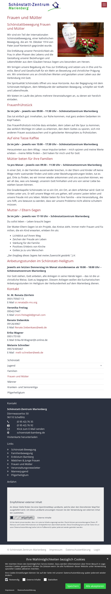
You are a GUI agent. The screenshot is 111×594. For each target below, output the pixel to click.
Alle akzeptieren (95, 586)
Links (10, 443)
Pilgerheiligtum (16, 392)
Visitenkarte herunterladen (22, 437)
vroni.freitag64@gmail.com (30, 314)
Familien (12, 371)
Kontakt (12, 403)
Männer (11, 381)
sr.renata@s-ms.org (26, 302)
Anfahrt (11, 481)
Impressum (9, 590)
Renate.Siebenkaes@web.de (31, 327)
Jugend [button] (11, 365)
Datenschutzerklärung (27, 590)
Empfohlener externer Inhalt (26, 502)
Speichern (73, 586)
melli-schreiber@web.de (29, 352)
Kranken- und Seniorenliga (22, 387)
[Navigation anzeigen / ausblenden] (104, 4)
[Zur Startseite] (38, 6)
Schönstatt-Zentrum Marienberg (27, 409)
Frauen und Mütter (24, 17)
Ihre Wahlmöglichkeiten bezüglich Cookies (55, 559)
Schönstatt (13, 360)
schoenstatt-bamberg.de (31, 432)
